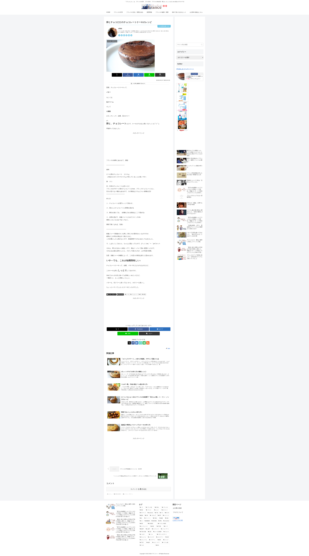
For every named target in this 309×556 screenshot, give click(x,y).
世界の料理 (121, 294)
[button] (160, 75)
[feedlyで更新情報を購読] (129, 35)
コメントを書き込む (138, 489)
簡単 (145, 294)
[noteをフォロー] (126, 35)
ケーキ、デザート (112, 294)
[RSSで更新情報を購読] (131, 35)
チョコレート (135, 294)
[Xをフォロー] (119, 35)
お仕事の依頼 (177, 508)
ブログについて (178, 512)
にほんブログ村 (178, 520)
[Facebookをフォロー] (122, 35)
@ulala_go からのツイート (185, 69)
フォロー (195, 73)
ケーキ (127, 294)
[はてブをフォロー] (124, 35)
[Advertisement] (138, 145)
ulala (120, 28)
